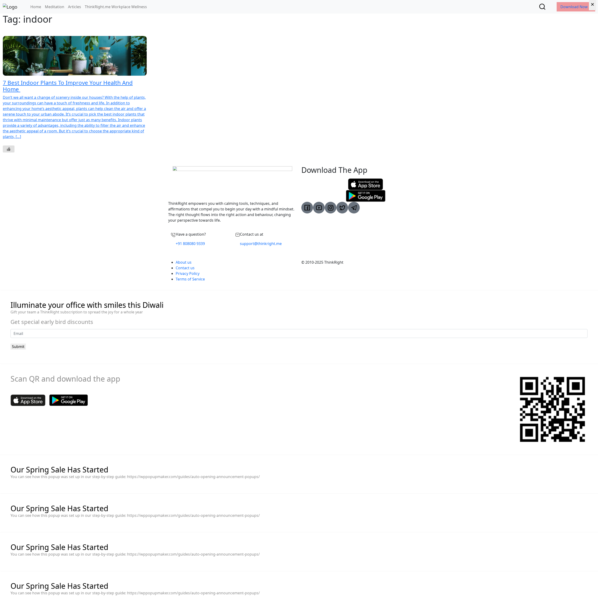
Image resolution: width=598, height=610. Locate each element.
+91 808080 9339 (190, 243)
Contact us (185, 267)
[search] (542, 7)
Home (35, 6)
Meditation (54, 6)
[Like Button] (8, 148)
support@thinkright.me (261, 243)
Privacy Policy (187, 273)
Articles (74, 6)
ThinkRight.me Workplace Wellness (116, 6)
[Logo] (10, 7)
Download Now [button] (574, 6)
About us (184, 262)
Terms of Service (190, 279)
